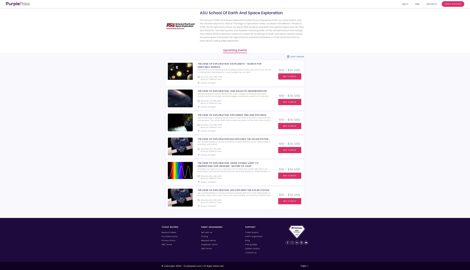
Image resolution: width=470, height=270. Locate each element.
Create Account (453, 4)
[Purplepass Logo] (18, 4)
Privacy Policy (168, 240)
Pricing (204, 236)
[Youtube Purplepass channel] (306, 243)
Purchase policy (170, 236)
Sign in (405, 4)
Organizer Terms (209, 244)
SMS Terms (167, 244)
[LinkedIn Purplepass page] (297, 243)
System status (252, 248)
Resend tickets (169, 232)
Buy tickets (289, 76)
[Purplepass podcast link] (301, 243)
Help (417, 4)
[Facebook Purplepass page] (287, 243)
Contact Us (251, 252)
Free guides (251, 244)
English (303, 266)
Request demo (208, 240)
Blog (247, 240)
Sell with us (431, 4)
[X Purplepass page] (292, 243)
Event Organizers (253, 236)
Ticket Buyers (251, 232)
